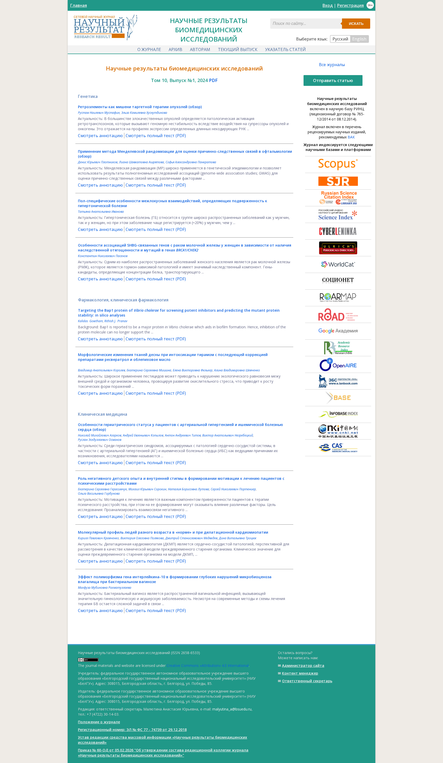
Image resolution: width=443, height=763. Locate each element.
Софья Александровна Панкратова (191, 162)
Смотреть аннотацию (100, 135)
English (359, 39)
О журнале (149, 49)
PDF (213, 80)
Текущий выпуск (237, 49)
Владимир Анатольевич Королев (101, 370)
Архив (175, 49)
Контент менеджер (300, 673)
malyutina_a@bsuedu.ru (231, 709)
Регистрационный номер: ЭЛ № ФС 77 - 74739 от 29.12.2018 (132, 729)
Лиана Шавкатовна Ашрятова (141, 162)
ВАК (351, 137)
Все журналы (332, 64)
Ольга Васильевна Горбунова (99, 493)
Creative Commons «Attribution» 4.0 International (208, 665)
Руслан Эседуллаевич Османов (99, 440)
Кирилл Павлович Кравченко (98, 538)
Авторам (200, 49)
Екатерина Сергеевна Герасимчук (102, 489)
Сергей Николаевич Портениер (233, 489)
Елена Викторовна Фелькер (193, 370)
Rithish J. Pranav (115, 321)
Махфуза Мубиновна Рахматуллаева (104, 587)
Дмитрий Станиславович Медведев (191, 538)
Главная (78, 5)
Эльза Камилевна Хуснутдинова (144, 112)
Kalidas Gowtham (90, 321)
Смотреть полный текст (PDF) (156, 135)
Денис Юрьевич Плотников (97, 162)
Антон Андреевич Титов (183, 435)
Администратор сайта (303, 665)
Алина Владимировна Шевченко (237, 370)
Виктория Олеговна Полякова (142, 538)
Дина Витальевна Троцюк (237, 538)
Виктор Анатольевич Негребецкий (227, 435)
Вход (328, 5)
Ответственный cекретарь (307, 680)
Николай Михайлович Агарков (99, 435)
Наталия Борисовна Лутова (188, 489)
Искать (356, 24)
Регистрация (350, 5)
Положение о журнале (99, 721)
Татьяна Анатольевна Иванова (101, 211)
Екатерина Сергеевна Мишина (149, 370)
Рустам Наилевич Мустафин (99, 112)
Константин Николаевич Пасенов (102, 256)
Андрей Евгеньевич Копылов (143, 435)
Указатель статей (285, 49)
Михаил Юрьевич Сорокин (147, 489)
